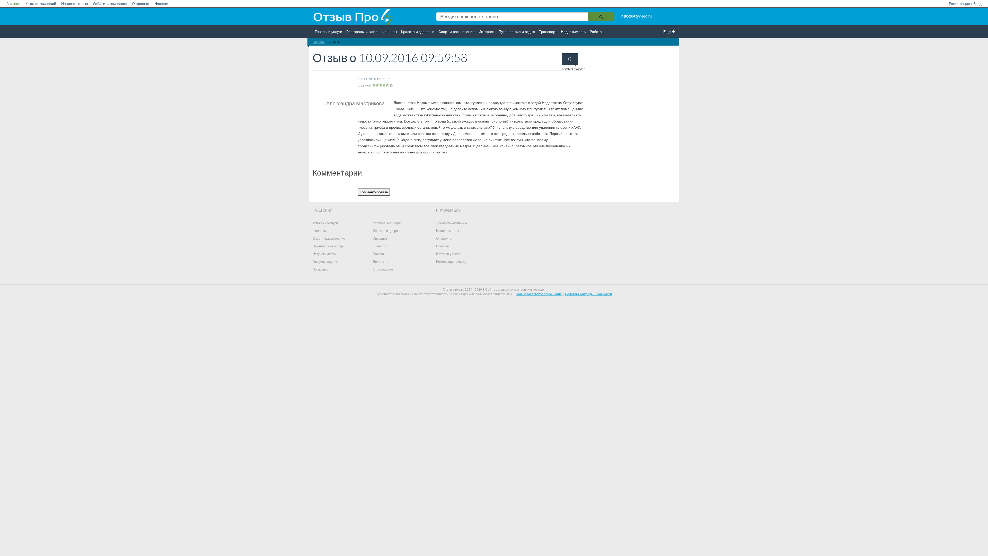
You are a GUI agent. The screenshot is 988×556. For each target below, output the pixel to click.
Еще (667, 32)
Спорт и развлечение (456, 32)
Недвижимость (573, 32)
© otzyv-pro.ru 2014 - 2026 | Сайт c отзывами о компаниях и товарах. (494, 289)
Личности (380, 262)
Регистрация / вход (451, 262)
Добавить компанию (110, 4)
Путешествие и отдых (517, 32)
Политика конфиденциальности (588, 294)
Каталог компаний (40, 4)
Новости (161, 4)
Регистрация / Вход (965, 4)
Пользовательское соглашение (539, 294)
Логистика (320, 269)
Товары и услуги (328, 32)
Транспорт (548, 32)
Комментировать (374, 192)
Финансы (389, 32)
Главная (13, 4)
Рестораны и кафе (361, 32)
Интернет (487, 32)
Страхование (383, 269)
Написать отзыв (74, 4)
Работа (596, 32)
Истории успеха (448, 254)
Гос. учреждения (325, 262)
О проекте (140, 4)
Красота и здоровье (417, 32)
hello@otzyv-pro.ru (636, 16)
